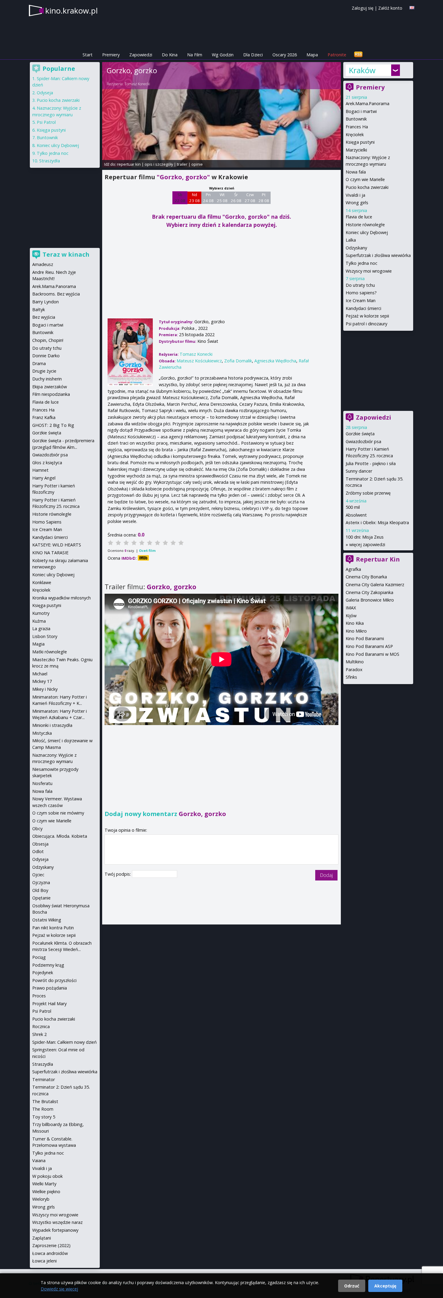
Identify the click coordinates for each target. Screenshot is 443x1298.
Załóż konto (390, 8)
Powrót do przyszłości (54, 980)
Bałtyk (38, 309)
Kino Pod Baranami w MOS (372, 654)
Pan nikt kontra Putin (53, 927)
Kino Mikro (356, 631)
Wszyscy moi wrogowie (369, 271)
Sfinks (351, 677)
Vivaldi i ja (355, 195)
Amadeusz (42, 264)
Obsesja (40, 844)
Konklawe (41, 582)
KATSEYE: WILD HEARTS (56, 545)
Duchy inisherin (47, 379)
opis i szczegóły (159, 164)
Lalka (351, 240)
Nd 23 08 (194, 197)
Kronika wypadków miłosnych (61, 598)
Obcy (37, 828)
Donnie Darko (46, 355)
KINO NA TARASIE (50, 552)
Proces (39, 996)
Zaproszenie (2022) (51, 1245)
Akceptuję (385, 1286)
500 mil (353, 507)
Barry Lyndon (45, 302)
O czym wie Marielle (365, 179)
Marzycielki (356, 150)
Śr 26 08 (236, 197)
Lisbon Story (44, 636)
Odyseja (45, 92)
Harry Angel (43, 478)
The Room (42, 1109)
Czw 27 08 (250, 197)
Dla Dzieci (253, 55)
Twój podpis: (118, 874)
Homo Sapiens (46, 522)
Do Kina (170, 55)
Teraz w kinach (66, 254)
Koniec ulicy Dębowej (367, 232)
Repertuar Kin (378, 559)
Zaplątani (41, 1238)
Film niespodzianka (51, 394)
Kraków (362, 70)
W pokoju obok (47, 1176)
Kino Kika (355, 623)
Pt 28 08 (264, 197)
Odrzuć (351, 1286)
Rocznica (41, 1026)
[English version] (412, 7)
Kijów (351, 615)
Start (88, 55)
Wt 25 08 (222, 197)
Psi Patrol (46, 122)
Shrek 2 (39, 1034)
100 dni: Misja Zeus (365, 537)
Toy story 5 (43, 1117)
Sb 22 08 (180, 197)
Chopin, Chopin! (47, 340)
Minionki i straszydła (52, 725)
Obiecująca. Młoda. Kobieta (59, 836)
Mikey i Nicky (45, 689)
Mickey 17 (42, 681)
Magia (38, 644)
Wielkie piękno (46, 1191)
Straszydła (49, 161)
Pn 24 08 (208, 197)
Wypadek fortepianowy (55, 1230)
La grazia (41, 628)
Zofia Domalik (238, 361)
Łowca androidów (50, 1253)
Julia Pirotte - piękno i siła (371, 463)
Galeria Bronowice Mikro (370, 600)
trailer (182, 164)
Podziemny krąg (48, 965)
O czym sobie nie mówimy (58, 813)
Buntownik (356, 119)
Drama (39, 363)
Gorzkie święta (360, 433)
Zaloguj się (362, 8)
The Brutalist (45, 1101)
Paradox (354, 669)
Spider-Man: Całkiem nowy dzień (64, 1042)
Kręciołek (355, 134)
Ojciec (38, 874)
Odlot (38, 851)
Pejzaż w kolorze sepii (367, 316)
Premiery (111, 55)
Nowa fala (356, 172)
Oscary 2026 (284, 55)
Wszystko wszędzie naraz (57, 1222)
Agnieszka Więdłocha (275, 361)
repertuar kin (129, 164)
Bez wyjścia (43, 317)
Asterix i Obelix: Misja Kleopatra (377, 522)
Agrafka (353, 569)
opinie (197, 164)
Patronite (337, 55)
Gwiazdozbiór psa (363, 441)
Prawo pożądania (49, 988)
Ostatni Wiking (46, 920)
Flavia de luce (359, 217)
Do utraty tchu (360, 285)
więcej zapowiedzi (367, 544)
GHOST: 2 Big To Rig (53, 425)
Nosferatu (42, 783)
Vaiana (39, 1160)
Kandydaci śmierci (363, 308)
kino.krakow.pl (71, 10)
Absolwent (356, 515)
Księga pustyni (360, 142)
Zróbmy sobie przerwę (368, 493)
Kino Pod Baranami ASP (369, 646)
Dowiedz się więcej (59, 1289)
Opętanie (41, 898)
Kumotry (40, 613)
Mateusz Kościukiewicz (199, 361)
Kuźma (39, 621)
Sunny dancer (359, 471)
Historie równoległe (365, 224)
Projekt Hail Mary (49, 1003)
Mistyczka (42, 733)
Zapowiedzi (140, 55)
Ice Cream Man (360, 300)
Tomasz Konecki (137, 83)
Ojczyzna (41, 882)
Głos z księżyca (47, 462)
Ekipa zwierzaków (49, 386)
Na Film (194, 55)
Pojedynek (42, 972)
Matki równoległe (49, 652)
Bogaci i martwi (361, 111)
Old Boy (40, 890)
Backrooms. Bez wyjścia (56, 294)
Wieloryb (40, 1199)
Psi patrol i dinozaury (366, 324)
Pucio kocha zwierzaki (367, 187)
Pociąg (39, 957)
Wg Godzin (223, 55)
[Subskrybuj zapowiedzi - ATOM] (358, 55)
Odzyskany (356, 248)
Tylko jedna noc (361, 263)
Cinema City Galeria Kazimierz (375, 584)
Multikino (355, 662)
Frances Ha (357, 127)
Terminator (43, 1079)
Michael (39, 674)
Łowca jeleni (44, 1261)
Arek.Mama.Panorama (367, 103)
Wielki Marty (44, 1184)
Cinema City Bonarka (366, 577)
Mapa (312, 55)
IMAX (351, 608)
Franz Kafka (43, 417)
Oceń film (147, 550)
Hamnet (40, 470)
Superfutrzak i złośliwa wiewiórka (378, 255)
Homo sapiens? (361, 293)
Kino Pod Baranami (365, 638)
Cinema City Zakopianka (369, 592)
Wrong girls (357, 202)
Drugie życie (44, 371)
